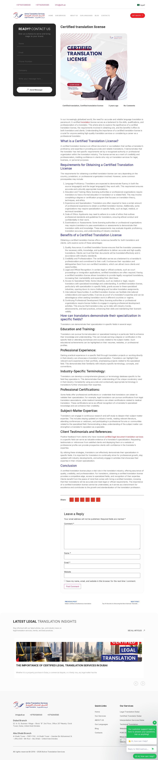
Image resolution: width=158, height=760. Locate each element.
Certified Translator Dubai (130, 716)
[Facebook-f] (119, 5)
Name (67, 553)
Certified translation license (91, 106)
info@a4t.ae (60, 5)
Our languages (101, 724)
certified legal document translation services (124, 437)
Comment (69, 524)
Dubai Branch (20, 720)
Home (97, 712)
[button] (72, 500)
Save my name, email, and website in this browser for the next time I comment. (101, 581)
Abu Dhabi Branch (22, 733)
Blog (97, 728)
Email (67, 562)
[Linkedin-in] (132, 5)
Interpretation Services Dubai (132, 720)
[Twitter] (113, 5)
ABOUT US (99, 720)
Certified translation (71, 106)
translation (85, 122)
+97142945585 (42, 5)
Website (67, 572)
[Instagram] (125, 5)
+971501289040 (23, 5)
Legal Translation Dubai (129, 712)
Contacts (98, 733)
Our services (100, 716)
